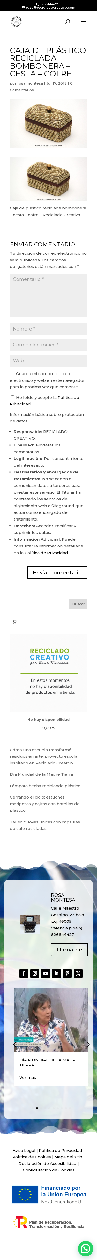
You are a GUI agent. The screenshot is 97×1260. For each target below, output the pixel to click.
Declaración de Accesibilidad (47, 1163)
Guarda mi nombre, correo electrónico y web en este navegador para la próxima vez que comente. (47, 380)
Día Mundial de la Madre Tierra (41, 774)
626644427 (48, 4)
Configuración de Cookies (48, 1170)
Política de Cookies (31, 1156)
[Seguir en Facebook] (23, 973)
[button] (87, 1044)
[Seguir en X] (78, 973)
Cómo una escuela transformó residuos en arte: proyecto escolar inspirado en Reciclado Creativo (44, 756)
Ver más (27, 1077)
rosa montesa (30, 83)
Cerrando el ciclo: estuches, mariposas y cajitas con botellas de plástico (45, 804)
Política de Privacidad (46, 552)
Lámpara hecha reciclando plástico (45, 785)
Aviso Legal (24, 1150)
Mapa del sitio (68, 1156)
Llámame (69, 950)
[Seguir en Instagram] (34, 973)
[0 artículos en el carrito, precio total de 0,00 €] (15, 622)
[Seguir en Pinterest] (67, 973)
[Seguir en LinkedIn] (56, 973)
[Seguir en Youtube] (45, 973)
